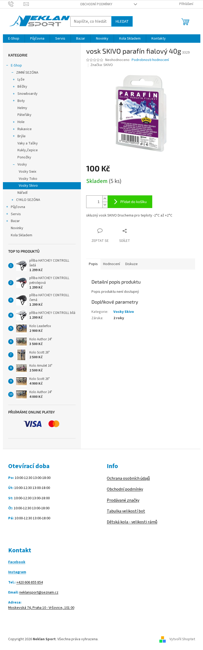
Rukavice (24, 129)
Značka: (101, 65)
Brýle (21, 136)
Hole (21, 122)
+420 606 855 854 (29, 582)
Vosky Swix (27, 171)
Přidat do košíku (133, 201)
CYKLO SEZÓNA (28, 199)
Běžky (22, 86)
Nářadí (22, 192)
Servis (16, 214)
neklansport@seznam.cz (38, 592)
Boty (21, 100)
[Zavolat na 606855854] (16, 4)
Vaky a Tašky (27, 143)
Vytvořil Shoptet (182, 639)
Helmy (22, 108)
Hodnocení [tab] (111, 264)
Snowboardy (27, 93)
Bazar (15, 221)
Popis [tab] (93, 264)
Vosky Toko (28, 178)
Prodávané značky (123, 500)
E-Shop (16, 65)
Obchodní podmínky (96, 4)
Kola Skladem (21, 235)
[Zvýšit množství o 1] (105, 199)
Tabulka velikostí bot (126, 511)
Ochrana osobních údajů (128, 478)
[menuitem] (14, 38)
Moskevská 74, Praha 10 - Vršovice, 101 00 (41, 607)
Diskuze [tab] (131, 264)
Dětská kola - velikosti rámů (132, 522)
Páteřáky (24, 114)
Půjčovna (18, 207)
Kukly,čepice (27, 150)
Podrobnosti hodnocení (150, 60)
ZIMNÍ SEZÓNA (27, 72)
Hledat (122, 21)
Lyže (21, 79)
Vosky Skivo (28, 185)
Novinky (17, 228)
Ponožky (24, 157)
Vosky (22, 164)
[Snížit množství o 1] (105, 205)
